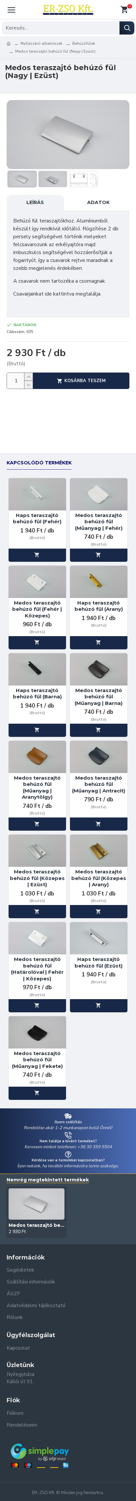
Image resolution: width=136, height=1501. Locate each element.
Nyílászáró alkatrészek (41, 43)
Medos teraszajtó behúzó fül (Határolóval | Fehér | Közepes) (37, 969)
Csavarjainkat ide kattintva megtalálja (56, 294)
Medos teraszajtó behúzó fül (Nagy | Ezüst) (36, 1225)
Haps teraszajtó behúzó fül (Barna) (37, 693)
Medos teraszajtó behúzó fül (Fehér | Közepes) (37, 609)
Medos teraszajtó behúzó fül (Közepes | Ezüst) (37, 878)
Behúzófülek (83, 43)
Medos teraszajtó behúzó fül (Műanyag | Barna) (98, 696)
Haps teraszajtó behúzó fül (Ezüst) (98, 962)
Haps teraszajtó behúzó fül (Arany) (99, 606)
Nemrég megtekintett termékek (48, 1180)
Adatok (98, 202)
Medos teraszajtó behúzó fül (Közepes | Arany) (98, 878)
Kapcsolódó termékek (39, 463)
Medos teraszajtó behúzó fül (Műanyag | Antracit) (98, 784)
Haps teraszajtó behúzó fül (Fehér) (37, 518)
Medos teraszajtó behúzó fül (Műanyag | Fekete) (37, 1059)
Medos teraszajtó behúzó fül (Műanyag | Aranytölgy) (37, 787)
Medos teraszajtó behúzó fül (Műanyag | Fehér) (98, 521)
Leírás (35, 202)
